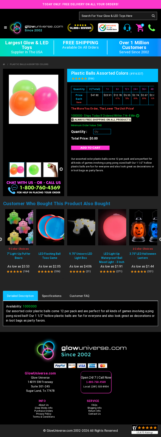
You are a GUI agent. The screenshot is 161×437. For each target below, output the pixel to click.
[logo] (80, 350)
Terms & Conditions (44, 416)
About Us (44, 405)
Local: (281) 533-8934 (96, 386)
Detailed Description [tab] (20, 296)
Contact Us (94, 414)
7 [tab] (98, 278)
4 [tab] (80, 278)
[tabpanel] (18, 241)
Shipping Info (94, 408)
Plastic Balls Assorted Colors (29, 64)
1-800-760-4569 (96, 382)
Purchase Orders (43, 411)
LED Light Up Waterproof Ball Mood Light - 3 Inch (111, 258)
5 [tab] (86, 278)
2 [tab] (69, 278)
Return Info (94, 411)
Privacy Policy (43, 414)
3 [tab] (75, 278)
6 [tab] (92, 278)
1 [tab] (63, 278)
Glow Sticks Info (43, 408)
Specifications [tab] (51, 296)
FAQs (94, 405)
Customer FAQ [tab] (79, 296)
